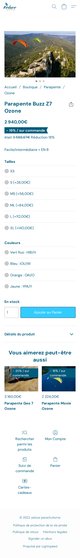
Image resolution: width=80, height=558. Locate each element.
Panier (55, 465)
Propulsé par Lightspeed (40, 546)
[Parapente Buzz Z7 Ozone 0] (40, 54)
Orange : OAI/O (22, 275)
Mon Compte (55, 439)
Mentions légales (55, 532)
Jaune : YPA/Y (21, 286)
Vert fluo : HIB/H (23, 252)
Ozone (9, 93)
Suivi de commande (25, 468)
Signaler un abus (40, 539)
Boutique (30, 87)
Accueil (10, 87)
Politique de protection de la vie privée (40, 525)
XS (12, 171)
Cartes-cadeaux (25, 490)
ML (21, 205)
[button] (10, 6)
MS (21, 193)
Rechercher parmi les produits (24, 444)
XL (22, 228)
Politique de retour (26, 532)
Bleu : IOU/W (20, 263)
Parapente (52, 87)
